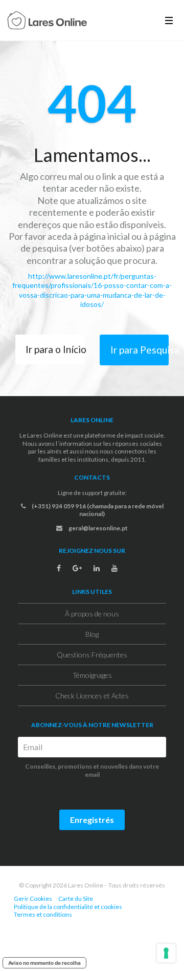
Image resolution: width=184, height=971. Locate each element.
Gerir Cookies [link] (33, 898)
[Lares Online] (47, 21)
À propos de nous (92, 613)
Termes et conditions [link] (43, 914)
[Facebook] (59, 568)
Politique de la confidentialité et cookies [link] (68, 907)
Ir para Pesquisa (139, 350)
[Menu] (169, 20)
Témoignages (92, 675)
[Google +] (77, 568)
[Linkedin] (97, 568)
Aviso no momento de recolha (44, 963)
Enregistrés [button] (92, 819)
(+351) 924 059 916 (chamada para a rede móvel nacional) (97, 510)
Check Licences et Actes (92, 695)
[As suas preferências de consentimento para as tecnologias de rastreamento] (166, 953)
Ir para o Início (55, 349)
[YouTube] (114, 568)
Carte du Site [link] (75, 898)
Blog (92, 634)
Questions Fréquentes (92, 654)
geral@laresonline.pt (97, 528)
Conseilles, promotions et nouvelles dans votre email (92, 770)
